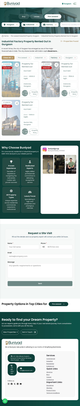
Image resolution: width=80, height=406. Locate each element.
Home (6, 36)
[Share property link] (17, 65)
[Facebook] (11, 384)
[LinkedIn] (18, 384)
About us (49, 372)
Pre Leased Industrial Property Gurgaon (25, 36)
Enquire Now (35, 93)
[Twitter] (15, 384)
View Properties (10, 332)
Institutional (50, 366)
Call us (26, 93)
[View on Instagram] (48, 164)
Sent (40, 283)
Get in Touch (27, 332)
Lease (36, 16)
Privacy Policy (51, 390)
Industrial (49, 361)
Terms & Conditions (53, 393)
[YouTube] (21, 384)
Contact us (50, 380)
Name (10, 243)
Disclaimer (50, 385)
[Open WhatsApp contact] (5, 401)
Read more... (53, 51)
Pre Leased (53, 16)
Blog (47, 375)
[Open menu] (74, 4)
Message (11, 262)
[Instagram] (8, 384)
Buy (23, 16)
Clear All (8, 57)
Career (48, 377)
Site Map (49, 388)
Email (10, 253)
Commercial (50, 359)
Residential (50, 364)
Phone (44, 243)
